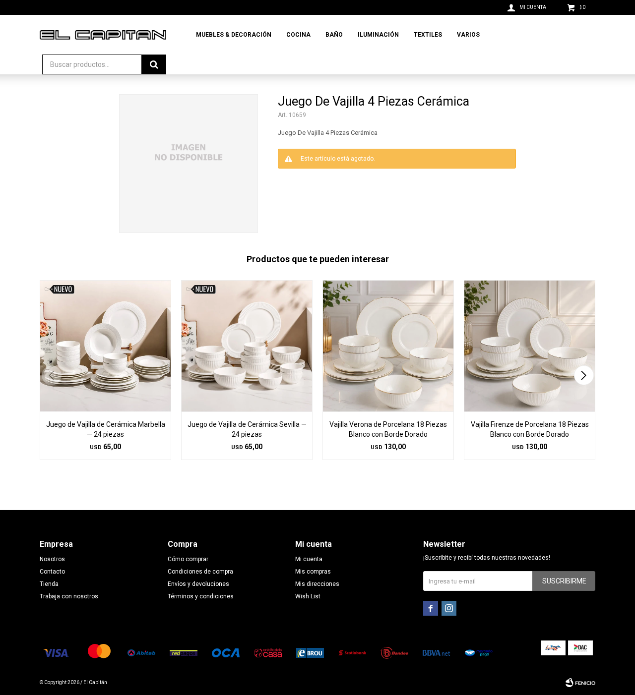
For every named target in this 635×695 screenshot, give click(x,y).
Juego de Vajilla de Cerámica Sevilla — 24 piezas (247, 429)
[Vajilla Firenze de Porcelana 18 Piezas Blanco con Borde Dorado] (529, 345)
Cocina (298, 34)
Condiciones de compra (200, 571)
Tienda (49, 583)
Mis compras (313, 571)
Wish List (307, 596)
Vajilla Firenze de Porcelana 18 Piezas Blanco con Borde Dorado (530, 429)
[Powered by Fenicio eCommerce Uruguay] (580, 682)
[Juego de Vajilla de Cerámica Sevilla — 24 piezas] (247, 345)
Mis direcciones (317, 583)
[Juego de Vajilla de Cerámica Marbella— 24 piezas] (105, 345)
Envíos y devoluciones (198, 583)
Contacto (52, 571)
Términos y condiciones (201, 596)
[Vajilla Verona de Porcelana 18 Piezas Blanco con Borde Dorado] (388, 345)
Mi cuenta (308, 559)
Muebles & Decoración (233, 34)
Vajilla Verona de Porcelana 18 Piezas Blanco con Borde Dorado (388, 429)
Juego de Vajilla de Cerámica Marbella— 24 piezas (105, 429)
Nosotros (52, 559)
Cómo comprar (188, 559)
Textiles (428, 34)
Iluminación (378, 34)
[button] (583, 375)
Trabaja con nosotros (69, 596)
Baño (334, 34)
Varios (468, 34)
